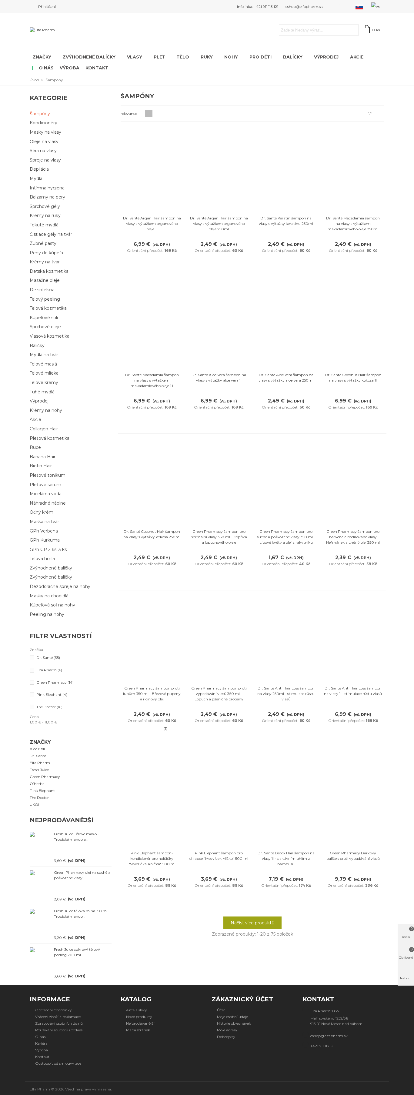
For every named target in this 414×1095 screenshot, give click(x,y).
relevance (129, 113)
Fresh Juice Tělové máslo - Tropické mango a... (76, 837)
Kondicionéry (43, 122)
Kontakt (97, 68)
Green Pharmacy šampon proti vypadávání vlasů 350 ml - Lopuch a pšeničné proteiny (219, 693)
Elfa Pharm (49, 670)
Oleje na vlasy (44, 141)
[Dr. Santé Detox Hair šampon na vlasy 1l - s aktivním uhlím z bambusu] (286, 804)
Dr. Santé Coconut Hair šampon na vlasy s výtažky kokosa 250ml (151, 534)
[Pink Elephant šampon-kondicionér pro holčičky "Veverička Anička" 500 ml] (152, 804)
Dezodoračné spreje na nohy (60, 586)
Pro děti (260, 57)
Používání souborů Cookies (58, 1030)
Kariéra (41, 1043)
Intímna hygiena (47, 188)
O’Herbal (37, 783)
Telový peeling (45, 299)
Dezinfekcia (42, 289)
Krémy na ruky (45, 215)
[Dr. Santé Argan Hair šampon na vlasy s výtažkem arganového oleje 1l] (152, 169)
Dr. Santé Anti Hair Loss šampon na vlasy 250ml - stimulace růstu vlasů (286, 693)
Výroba (69, 68)
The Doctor (49, 707)
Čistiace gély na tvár (51, 234)
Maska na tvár (44, 521)
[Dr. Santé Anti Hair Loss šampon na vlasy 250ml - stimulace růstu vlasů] (286, 639)
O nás (46, 68)
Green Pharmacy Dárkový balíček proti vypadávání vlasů (353, 856)
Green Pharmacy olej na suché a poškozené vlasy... (82, 875)
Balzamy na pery (47, 197)
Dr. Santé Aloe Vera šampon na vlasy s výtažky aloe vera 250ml (286, 377)
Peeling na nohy (47, 614)
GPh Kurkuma (45, 540)
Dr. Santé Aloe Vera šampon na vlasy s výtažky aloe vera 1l (219, 377)
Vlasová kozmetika (49, 336)
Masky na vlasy (45, 132)
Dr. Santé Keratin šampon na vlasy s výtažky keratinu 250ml (286, 221)
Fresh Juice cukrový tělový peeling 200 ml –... (77, 952)
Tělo (182, 57)
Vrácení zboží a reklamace (58, 1016)
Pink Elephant (51, 694)
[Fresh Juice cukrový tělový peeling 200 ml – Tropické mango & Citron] (40, 949)
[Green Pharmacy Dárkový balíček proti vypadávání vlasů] (353, 804)
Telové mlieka (44, 373)
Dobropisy (226, 1036)
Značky (42, 57)
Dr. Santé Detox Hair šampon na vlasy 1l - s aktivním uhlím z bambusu (286, 858)
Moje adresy (227, 1030)
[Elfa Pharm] (67, 30)
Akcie (356, 57)
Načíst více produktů (252, 923)
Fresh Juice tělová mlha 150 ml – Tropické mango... (82, 914)
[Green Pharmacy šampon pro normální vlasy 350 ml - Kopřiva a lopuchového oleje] (219, 482)
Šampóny (40, 113)
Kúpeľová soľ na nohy (52, 605)
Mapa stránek (138, 1030)
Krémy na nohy (46, 410)
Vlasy (134, 57)
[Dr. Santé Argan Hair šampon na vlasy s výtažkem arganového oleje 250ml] (219, 169)
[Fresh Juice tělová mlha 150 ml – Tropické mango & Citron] (40, 911)
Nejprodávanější (61, 820)
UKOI (34, 804)
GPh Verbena (44, 531)
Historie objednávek (234, 1023)
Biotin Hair (41, 466)
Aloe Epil (37, 748)
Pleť (159, 57)
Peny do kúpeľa (46, 252)
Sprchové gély (45, 206)
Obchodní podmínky (53, 1010)
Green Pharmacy (55, 682)
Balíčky (292, 57)
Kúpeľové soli (44, 317)
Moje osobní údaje (232, 1016)
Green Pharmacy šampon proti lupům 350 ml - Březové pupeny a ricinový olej (152, 693)
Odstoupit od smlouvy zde (58, 1063)
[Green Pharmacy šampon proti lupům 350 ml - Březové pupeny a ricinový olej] (152, 639)
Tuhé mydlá (42, 392)
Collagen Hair (44, 429)
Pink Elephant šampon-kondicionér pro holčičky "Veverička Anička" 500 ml (152, 858)
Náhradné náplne (48, 503)
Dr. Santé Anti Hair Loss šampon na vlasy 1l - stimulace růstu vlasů (353, 691)
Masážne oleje (45, 280)
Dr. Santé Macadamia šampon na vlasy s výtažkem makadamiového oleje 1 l (152, 380)
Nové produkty (139, 1016)
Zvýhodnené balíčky (89, 57)
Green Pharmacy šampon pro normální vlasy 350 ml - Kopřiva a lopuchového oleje (219, 537)
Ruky (207, 57)
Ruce (35, 447)
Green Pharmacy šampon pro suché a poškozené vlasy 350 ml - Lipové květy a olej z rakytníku (286, 537)
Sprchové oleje (45, 326)
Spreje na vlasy (45, 160)
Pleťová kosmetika (49, 438)
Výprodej (326, 57)
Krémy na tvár (45, 262)
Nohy (231, 57)
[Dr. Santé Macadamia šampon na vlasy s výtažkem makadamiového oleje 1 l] (152, 326)
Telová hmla (42, 558)
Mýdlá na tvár (44, 354)
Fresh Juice (39, 769)
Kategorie (49, 98)
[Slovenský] (360, 6)
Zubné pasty (43, 243)
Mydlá (36, 178)
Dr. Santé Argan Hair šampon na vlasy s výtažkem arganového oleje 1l (152, 223)
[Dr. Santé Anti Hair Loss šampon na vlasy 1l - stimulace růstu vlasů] (353, 639)
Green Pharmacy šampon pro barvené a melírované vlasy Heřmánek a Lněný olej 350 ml (353, 537)
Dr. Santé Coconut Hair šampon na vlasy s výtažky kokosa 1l (353, 377)
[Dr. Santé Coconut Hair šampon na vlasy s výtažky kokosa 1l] (353, 326)
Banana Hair (42, 456)
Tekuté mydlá (44, 225)
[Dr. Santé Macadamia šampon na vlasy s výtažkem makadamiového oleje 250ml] (353, 169)
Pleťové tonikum (47, 475)
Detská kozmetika (49, 271)
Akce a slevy (136, 1010)
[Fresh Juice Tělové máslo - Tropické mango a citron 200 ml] (40, 834)
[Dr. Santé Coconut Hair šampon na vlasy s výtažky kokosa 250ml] (152, 482)
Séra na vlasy (43, 150)
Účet (221, 1010)
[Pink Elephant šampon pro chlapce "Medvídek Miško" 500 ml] (219, 804)
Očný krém (41, 512)
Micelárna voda (46, 493)
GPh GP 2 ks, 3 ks (48, 549)
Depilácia (39, 169)
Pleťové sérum (45, 484)
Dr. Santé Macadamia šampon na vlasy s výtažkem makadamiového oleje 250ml (353, 223)
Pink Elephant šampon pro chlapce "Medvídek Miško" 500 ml (218, 856)
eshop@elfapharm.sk (329, 1035)
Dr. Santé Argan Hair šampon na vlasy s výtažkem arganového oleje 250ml (219, 223)
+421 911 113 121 (322, 1045)
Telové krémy (44, 382)
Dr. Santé (48, 657)
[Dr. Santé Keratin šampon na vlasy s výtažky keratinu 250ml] (286, 169)
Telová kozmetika (48, 308)
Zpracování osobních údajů (59, 1023)
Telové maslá (43, 364)
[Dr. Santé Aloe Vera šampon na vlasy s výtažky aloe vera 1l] (219, 326)
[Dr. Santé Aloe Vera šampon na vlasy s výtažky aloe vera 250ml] (286, 326)
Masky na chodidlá (49, 596)
